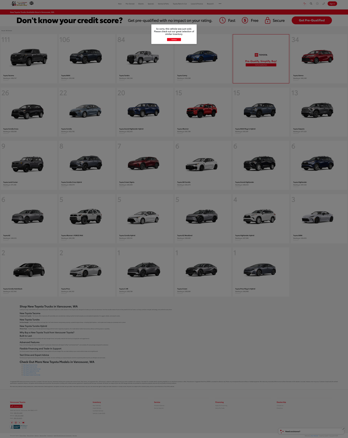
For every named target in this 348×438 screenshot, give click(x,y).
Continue (174, 39)
